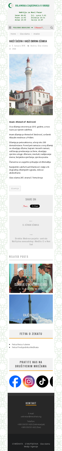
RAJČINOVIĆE (31, 315)
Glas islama (43, 45)
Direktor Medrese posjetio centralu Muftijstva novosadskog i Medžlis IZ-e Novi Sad (31, 241)
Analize (34, 45)
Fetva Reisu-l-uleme (21, 344)
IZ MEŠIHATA (17, 444)
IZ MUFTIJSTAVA (31, 444)
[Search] (52, 27)
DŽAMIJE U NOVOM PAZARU (31, 284)
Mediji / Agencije (31, 446)
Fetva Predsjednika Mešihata (25, 347)
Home (13, 34)
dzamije (15, 188)
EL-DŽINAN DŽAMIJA (31, 224)
